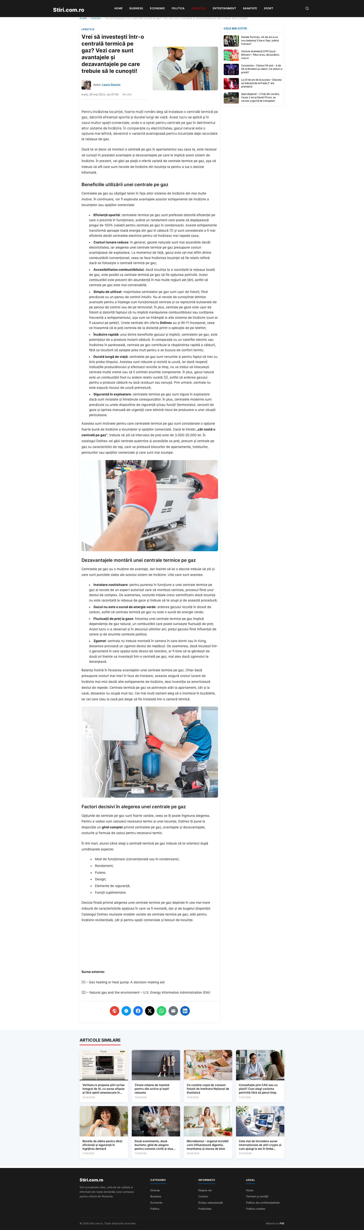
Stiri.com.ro (91, 1179)
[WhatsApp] (161, 1011)
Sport (268, 8)
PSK (282, 1223)
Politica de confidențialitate (263, 1202)
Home (118, 8)
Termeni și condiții (257, 1196)
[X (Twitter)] (150, 1011)
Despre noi (205, 1190)
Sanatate (250, 8)
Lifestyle (198, 8)
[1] (171, 230)
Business (136, 8)
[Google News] (114, 1011)
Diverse (155, 1190)
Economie (157, 8)
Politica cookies (255, 1208)
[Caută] (307, 9)
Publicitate (204, 1208)
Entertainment (224, 8)
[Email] (173, 1011)
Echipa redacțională (210, 1202)
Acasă (83, 18)
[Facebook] (138, 1011)
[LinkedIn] (185, 1011)
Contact (203, 1196)
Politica (178, 8)
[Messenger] (126, 1011)
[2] (166, 377)
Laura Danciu (111, 85)
